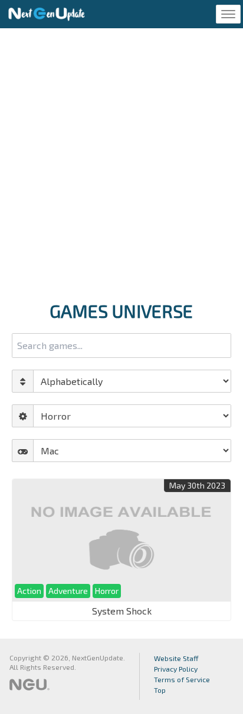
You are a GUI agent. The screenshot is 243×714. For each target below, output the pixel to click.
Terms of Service (182, 679)
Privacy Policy (176, 669)
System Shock (122, 610)
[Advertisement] (121, 161)
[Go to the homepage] (46, 14)
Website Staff (176, 658)
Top (160, 690)
